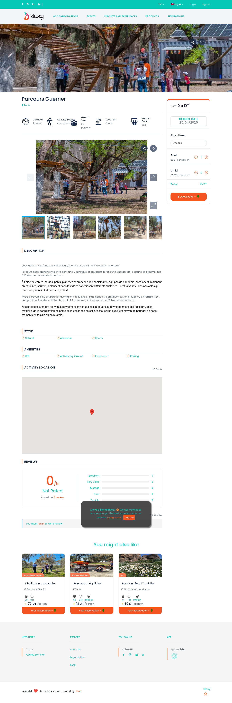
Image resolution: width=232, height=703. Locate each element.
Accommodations (65, 16)
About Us (75, 649)
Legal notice (77, 657)
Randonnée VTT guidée (138, 583)
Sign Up (206, 4)
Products (152, 16)
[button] (153, 205)
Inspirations (175, 16)
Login (193, 4)
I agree (129, 517)
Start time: (178, 135)
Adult (174, 155)
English (178, 4)
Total (174, 184)
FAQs (73, 665)
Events (91, 16)
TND (160, 4)
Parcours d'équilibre (87, 583)
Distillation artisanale (40, 583)
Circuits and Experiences (120, 16)
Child (174, 171)
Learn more (114, 517)
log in (41, 523)
